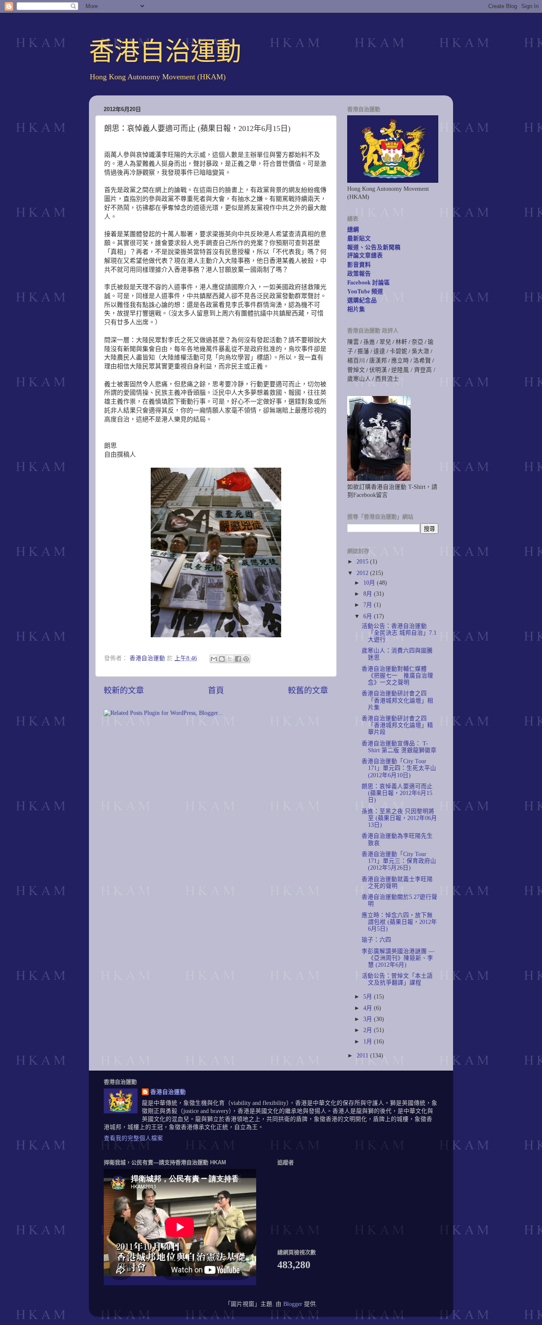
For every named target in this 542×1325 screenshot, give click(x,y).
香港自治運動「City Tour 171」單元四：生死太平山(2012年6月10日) (399, 768)
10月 (370, 583)
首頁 (216, 690)
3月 (368, 1019)
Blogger (292, 1304)
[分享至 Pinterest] (246, 659)
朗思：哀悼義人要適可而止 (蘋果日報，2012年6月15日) (397, 793)
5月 (368, 996)
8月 (368, 594)
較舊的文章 (308, 690)
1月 (368, 1041)
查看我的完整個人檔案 (133, 1138)
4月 (368, 1008)
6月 (368, 616)
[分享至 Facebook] (238, 659)
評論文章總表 (365, 255)
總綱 (353, 229)
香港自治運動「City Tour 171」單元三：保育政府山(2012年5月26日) (399, 861)
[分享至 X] (230, 659)
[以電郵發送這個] (214, 659)
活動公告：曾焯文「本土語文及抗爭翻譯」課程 (397, 979)
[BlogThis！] (222, 659)
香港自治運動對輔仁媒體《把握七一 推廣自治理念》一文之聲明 (397, 676)
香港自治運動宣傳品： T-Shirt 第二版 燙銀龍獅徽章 (399, 746)
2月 (368, 1030)
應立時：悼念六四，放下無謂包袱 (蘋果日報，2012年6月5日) (399, 922)
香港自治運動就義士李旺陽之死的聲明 (397, 882)
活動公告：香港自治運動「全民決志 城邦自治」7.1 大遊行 (399, 633)
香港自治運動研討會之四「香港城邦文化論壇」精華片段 (397, 725)
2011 (363, 1055)
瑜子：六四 (376, 940)
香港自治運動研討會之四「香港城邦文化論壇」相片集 (397, 700)
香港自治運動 (165, 51)
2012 (363, 573)
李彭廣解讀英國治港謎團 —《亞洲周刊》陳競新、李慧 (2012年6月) (398, 958)
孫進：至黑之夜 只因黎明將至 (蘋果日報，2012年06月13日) (399, 818)
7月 (368, 605)
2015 (363, 561)
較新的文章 (124, 690)
